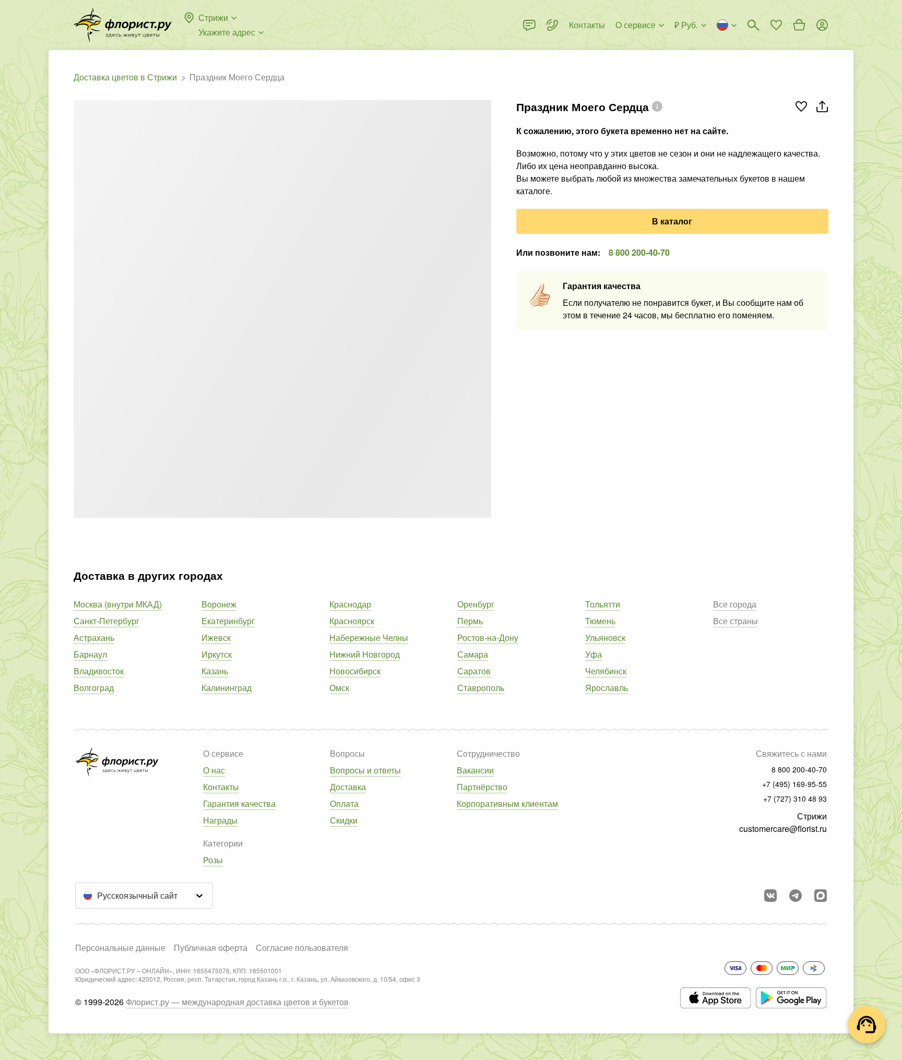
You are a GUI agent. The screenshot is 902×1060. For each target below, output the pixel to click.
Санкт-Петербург (106, 621)
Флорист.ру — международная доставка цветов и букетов (237, 1002)
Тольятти (602, 604)
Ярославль (606, 688)
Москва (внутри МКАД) (118, 604)
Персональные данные (120, 948)
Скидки (344, 820)
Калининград (226, 688)
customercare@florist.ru (783, 829)
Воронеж (218, 604)
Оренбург (475, 604)
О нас (214, 770)
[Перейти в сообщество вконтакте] (770, 895)
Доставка (348, 787)
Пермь (470, 621)
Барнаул (90, 654)
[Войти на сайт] (822, 25)
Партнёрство (482, 787)
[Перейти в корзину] (799, 25)
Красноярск (351, 621)
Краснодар (350, 604)
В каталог (672, 221)
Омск (339, 688)
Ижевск (216, 638)
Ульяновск (605, 638)
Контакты (221, 787)
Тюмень (600, 621)
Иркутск (216, 654)
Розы (213, 860)
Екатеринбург (228, 621)
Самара (472, 654)
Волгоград (94, 688)
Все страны (735, 621)
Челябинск (605, 671)
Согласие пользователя (302, 948)
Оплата (344, 803)
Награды (220, 820)
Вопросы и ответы (365, 770)
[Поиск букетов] (753, 25)
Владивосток (99, 671)
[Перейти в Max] (820, 895)
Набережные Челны (368, 638)
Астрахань (94, 638)
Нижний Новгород (364, 654)
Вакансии (475, 770)
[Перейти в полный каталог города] (122, 25)
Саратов (474, 671)
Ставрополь (480, 688)
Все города (734, 604)
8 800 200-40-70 (639, 252)
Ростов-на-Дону (487, 638)
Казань (214, 671)
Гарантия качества (239, 803)
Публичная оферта (210, 948)
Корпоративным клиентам (507, 803)
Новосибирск (355, 671)
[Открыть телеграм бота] (795, 895)
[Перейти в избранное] (776, 25)
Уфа (593, 654)
